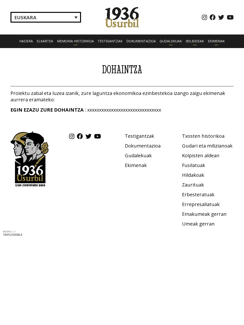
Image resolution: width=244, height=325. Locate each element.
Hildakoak (193, 175)
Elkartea (45, 41)
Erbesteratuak (198, 194)
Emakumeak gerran (204, 214)
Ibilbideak (195, 41)
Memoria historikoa (75, 41)
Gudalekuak (171, 41)
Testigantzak (110, 41)
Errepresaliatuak (201, 204)
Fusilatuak (193, 165)
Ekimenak (216, 41)
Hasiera (26, 41)
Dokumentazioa (141, 41)
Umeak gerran (198, 224)
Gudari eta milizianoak (207, 146)
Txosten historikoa (203, 136)
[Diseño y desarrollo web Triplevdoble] (12, 233)
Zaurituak (193, 185)
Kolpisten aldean (200, 155)
